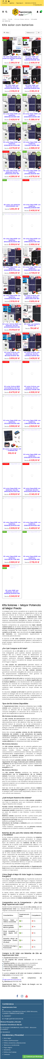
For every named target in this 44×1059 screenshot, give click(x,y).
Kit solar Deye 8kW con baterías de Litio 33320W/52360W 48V (32, 489)
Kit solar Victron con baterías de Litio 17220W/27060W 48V (32, 387)
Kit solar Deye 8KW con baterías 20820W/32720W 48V (31, 455)
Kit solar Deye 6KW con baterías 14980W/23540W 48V (12, 115)
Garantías (7, 1050)
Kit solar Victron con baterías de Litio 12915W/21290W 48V (32, 353)
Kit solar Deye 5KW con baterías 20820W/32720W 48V (12, 268)
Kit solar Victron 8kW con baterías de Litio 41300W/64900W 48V (12, 325)
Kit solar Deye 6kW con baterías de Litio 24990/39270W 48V (12, 172)
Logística (11, 3)
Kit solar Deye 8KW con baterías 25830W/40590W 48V (31, 523)
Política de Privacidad (11, 1040)
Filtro (7, 33)
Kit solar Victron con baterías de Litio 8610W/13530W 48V (12, 353)
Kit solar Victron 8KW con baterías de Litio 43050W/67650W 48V (12, 387)
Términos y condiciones (11, 1045)
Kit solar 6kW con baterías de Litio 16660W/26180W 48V (32, 86)
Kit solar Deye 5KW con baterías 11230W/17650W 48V (31, 143)
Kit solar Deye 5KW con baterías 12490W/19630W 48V (31, 421)
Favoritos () (38, 5)
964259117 (7, 1016)
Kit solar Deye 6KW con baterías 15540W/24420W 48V (32, 557)
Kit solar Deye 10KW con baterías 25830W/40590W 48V (32, 268)
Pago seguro (19, 3)
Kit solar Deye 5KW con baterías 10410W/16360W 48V (12, 297)
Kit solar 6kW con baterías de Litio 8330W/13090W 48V (12, 86)
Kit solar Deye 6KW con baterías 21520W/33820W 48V (12, 421)
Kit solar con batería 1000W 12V (32, 324)
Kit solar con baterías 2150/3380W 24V (12, 205)
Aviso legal (7, 1038)
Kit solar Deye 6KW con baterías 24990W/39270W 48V (32, 240)
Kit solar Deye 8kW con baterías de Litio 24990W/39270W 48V (12, 489)
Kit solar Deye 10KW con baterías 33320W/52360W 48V (32, 115)
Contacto (5, 3)
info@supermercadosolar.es (11, 980)
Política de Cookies (10, 1052)
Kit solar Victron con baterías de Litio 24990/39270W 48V (32, 297)
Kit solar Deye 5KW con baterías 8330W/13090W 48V (12, 58)
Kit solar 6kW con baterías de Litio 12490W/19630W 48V (32, 58)
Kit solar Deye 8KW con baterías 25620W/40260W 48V (12, 240)
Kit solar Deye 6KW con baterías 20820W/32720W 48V (12, 143)
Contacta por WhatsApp (34, 1056)
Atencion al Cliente (30, 3)
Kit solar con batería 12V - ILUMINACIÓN (12, 449)
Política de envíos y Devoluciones (15, 1043)
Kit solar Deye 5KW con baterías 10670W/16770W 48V (12, 557)
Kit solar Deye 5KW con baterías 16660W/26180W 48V (31, 206)
